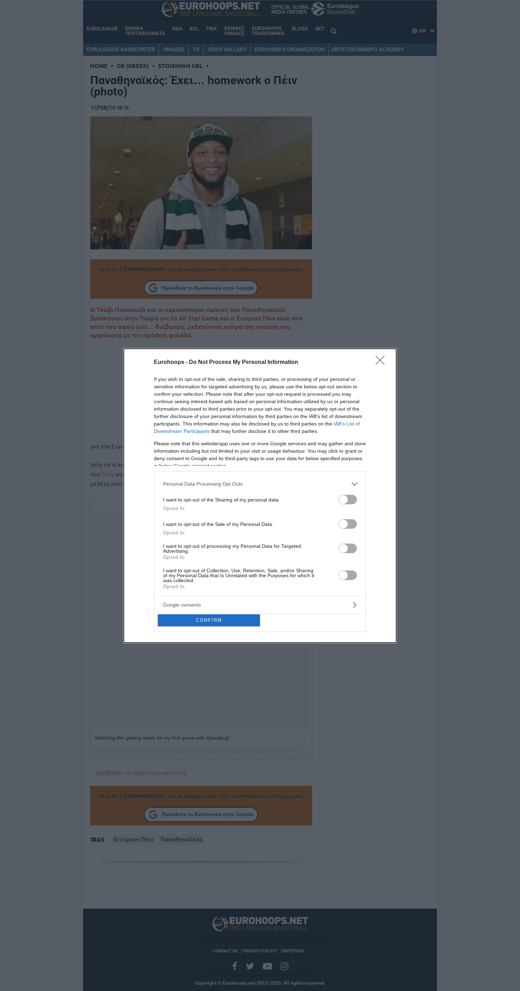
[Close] (382, 362)
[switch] (348, 499)
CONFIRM (209, 620)
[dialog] (260, 496)
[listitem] (260, 484)
